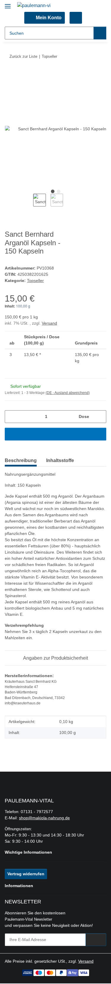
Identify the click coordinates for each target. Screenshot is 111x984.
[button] (44, 18)
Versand (49, 323)
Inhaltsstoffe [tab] (60, 460)
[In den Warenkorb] (9, 74)
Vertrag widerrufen (25, 873)
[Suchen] (100, 33)
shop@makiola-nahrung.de (44, 817)
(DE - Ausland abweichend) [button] (68, 393)
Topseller (35, 280)
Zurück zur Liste (23, 56)
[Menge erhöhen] (99, 417)
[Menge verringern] (11, 417)
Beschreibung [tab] (21, 460)
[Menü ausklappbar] (8, 3)
